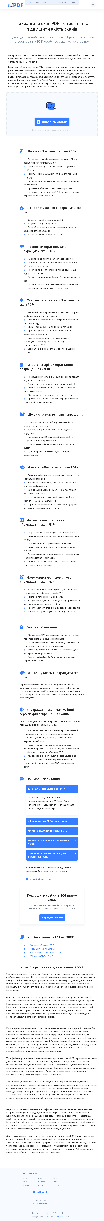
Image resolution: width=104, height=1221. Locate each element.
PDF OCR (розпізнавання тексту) (45, 952)
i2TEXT (52, 2)
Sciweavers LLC (59, 1216)
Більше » (73, 2)
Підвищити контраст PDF (42, 948)
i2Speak (26, 1185)
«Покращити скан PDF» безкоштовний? (52, 821)
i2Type (40, 1185)
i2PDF (30, 2)
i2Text (25, 1181)
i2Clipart (56, 1181)
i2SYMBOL (62, 2)
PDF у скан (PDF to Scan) (41, 956)
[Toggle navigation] (93, 4)
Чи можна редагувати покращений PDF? (52, 830)
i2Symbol (41, 1181)
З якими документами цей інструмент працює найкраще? (52, 855)
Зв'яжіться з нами (40, 1200)
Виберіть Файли (54, 122)
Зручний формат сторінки (65, 1213)
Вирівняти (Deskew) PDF (42, 945)
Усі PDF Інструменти (41, 1203)
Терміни (49, 1213)
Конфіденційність (36, 1213)
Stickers (56, 1185)
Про (34, 1197)
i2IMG (37, 2)
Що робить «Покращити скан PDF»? (52, 788)
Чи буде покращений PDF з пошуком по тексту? (52, 842)
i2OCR (45, 2)
